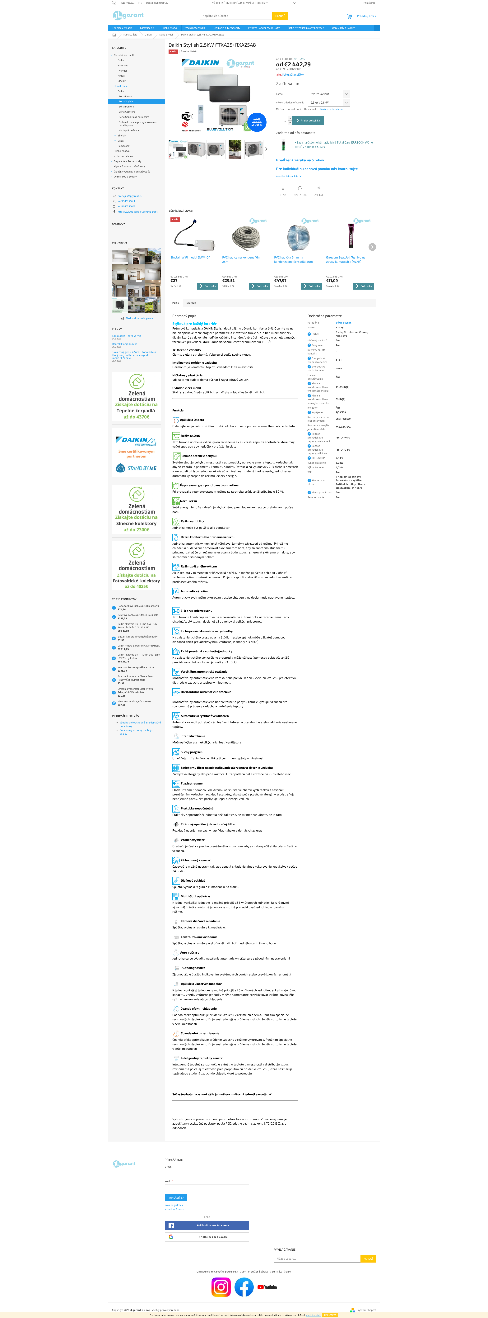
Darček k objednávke (124, 343)
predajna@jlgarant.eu (130, 196)
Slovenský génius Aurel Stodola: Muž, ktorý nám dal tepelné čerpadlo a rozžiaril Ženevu (134, 354)
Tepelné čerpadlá (124, 55)
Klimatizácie (121, 86)
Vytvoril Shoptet (367, 1310)
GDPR (243, 1272)
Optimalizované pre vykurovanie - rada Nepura (138, 123)
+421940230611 (126, 201)
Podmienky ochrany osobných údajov (137, 732)
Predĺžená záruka (258, 1272)
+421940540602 (126, 206)
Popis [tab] (175, 303)
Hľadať (280, 15)
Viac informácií (313, 1315)
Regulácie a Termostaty (127, 161)
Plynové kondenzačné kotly (130, 166)
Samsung (123, 66)
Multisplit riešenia (129, 130)
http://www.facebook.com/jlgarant (137, 212)
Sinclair (122, 81)
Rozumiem (330, 1315)
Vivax (120, 141)
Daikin (121, 60)
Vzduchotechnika (123, 156)
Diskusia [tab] (191, 303)
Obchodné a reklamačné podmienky (217, 1272)
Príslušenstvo (122, 151)
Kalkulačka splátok (293, 75)
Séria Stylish (126, 101)
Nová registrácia (174, 1205)
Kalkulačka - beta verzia (126, 335)
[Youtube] (267, 1287)
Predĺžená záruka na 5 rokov (300, 160)
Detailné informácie (287, 176)
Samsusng (124, 146)
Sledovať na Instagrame (139, 318)
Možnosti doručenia (331, 109)
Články (287, 1272)
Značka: (189, 51)
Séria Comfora (127, 112)
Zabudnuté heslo (174, 1209)
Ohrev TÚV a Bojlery (125, 177)
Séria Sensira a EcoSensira (134, 117)
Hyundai (122, 71)
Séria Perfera (126, 107)
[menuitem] (122, 28)
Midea (121, 76)
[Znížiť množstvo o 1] (290, 123)
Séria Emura (125, 96)
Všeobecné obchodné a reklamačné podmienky (240, 3)
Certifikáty (276, 1272)
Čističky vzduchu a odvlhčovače (132, 172)
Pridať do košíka (310, 120)
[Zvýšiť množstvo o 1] (290, 118)
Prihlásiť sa (176, 1197)
